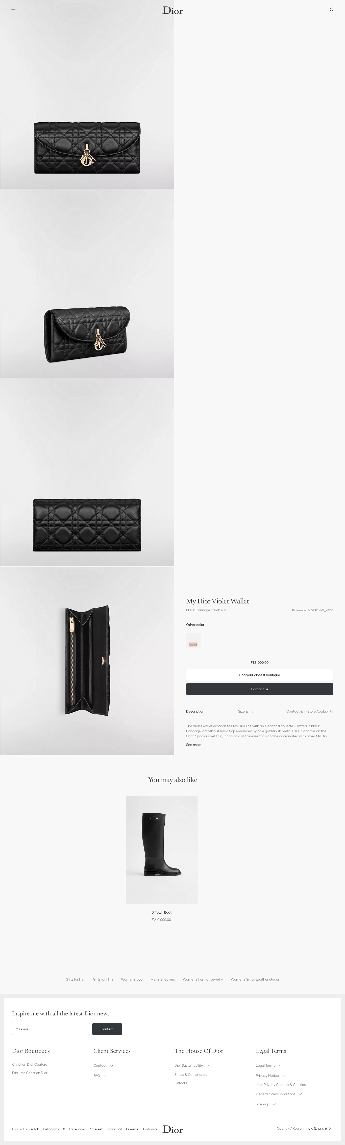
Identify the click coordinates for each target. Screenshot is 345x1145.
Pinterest (96, 1129)
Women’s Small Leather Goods (255, 979)
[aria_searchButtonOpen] (332, 10)
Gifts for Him (103, 979)
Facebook (77, 1129)
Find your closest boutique (259, 675)
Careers (181, 1083)
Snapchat (114, 1129)
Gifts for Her (75, 979)
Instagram (51, 1129)
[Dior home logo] (172, 10)
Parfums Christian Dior (29, 1073)
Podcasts (150, 1129)
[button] (87, 94)
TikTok (34, 1129)
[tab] (195, 711)
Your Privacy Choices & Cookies (281, 1085)
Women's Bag (131, 979)
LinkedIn (132, 1129)
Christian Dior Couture (29, 1064)
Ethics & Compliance (191, 1075)
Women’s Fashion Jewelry (203, 979)
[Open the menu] (13, 10)
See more (193, 745)
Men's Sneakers (163, 979)
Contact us (259, 689)
